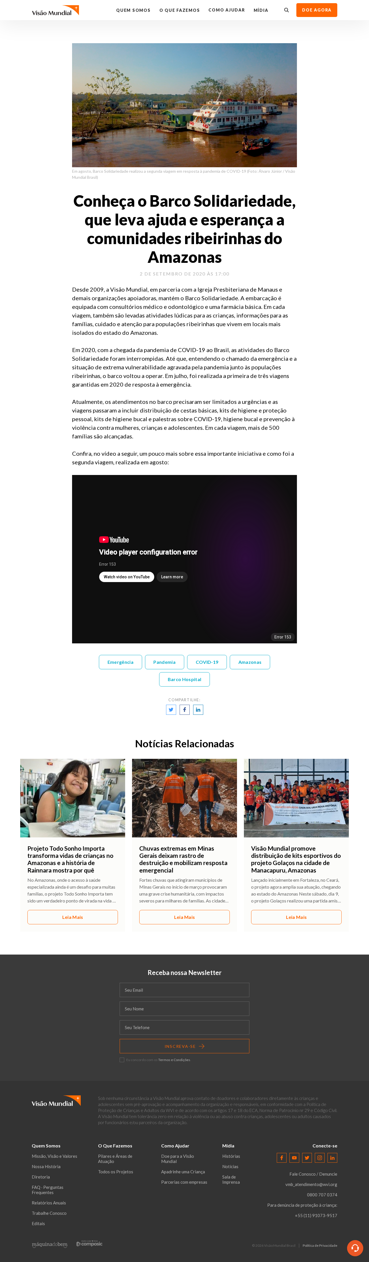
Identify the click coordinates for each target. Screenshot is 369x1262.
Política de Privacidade (320, 1246)
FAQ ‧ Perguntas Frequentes (47, 1190)
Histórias (231, 1156)
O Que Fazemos (179, 10)
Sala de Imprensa (231, 1179)
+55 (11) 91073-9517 (316, 1215)
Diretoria (41, 1176)
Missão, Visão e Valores (54, 1156)
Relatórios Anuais (49, 1202)
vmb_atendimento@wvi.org (311, 1184)
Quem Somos (133, 10)
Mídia (261, 10)
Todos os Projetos (115, 1171)
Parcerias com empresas (184, 1182)
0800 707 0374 (322, 1194)
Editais (38, 1223)
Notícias (230, 1166)
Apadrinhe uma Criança (183, 1171)
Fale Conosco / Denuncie (313, 1174)
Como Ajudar (226, 9)
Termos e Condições (174, 1060)
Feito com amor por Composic (89, 1243)
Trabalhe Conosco (49, 1213)
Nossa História (46, 1166)
